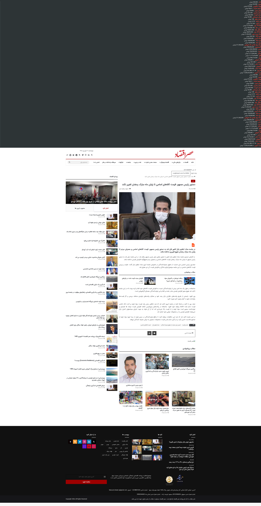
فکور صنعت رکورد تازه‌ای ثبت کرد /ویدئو (90, 201)
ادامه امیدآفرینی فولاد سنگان (97, 346)
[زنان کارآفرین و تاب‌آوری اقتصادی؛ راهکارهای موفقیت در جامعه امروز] (112, 295)
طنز (116, 451)
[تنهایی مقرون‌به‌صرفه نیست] (112, 217)
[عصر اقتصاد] (184, 154)
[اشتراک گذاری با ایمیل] (154, 333)
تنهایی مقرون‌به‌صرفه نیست (97, 215)
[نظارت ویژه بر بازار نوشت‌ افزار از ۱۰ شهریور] (130, 397)
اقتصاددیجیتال (165, 162)
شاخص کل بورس (123, 451)
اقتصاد (186, 162)
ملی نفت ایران (105, 455)
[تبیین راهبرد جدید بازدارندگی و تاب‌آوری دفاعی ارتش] (157, 361)
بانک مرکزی (125, 444)
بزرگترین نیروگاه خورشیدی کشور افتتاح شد (184, 370)
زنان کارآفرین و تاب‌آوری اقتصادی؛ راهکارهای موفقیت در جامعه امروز (85, 292)
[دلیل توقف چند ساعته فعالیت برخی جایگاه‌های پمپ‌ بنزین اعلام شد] (112, 234)
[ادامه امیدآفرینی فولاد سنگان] (112, 348)
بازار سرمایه (108, 441)
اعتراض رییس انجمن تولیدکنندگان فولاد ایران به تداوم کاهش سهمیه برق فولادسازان (85, 317)
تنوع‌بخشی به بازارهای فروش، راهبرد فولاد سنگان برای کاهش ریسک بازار (87, 326)
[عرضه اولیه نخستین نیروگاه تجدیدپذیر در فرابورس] (112, 306)
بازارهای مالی (176, 162)
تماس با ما (97, 162)
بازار (189, 177)
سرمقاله (110, 448)
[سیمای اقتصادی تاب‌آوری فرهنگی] (112, 388)
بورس (107, 444)
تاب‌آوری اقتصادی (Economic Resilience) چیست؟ (90, 360)
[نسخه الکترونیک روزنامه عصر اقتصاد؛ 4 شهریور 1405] (112, 339)
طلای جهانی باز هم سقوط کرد (96, 222)
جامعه (129, 162)
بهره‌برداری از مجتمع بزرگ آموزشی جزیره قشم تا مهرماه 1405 (87, 369)
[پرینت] (149, 333)
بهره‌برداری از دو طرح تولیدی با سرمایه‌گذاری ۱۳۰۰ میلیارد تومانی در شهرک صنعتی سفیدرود (86, 379)
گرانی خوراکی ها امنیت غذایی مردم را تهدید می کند (90, 257)
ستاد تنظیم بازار (155, 325)
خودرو (126, 448)
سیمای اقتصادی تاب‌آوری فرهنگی (95, 385)
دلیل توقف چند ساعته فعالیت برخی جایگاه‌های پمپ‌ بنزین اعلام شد (85, 232)
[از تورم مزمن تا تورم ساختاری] (130, 368)
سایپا (116, 448)
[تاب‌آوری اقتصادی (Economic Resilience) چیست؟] (112, 363)
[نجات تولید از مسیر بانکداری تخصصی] (112, 271)
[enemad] (180, 485)
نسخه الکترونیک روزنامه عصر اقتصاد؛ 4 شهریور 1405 (89, 336)
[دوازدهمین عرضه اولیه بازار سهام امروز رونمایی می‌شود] (157, 398)
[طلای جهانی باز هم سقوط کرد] (112, 225)
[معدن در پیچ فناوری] (112, 355)
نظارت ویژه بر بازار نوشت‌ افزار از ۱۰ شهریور (132, 407)
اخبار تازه (105, 208)
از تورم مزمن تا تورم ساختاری (134, 385)
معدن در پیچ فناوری (99, 353)
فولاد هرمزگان (124, 455)
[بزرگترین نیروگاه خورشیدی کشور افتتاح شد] (183, 360)
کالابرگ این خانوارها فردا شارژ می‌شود (94, 241)
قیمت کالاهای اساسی (145, 325)
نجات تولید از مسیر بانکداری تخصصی (94, 269)
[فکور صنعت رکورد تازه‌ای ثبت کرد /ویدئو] (112, 252)
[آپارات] (73, 155)
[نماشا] (70, 155)
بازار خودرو (116, 441)
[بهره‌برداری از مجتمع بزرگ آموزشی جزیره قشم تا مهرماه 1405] (112, 371)
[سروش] (76, 155)
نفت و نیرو (138, 162)
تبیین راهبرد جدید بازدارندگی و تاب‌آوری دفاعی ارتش (157, 372)
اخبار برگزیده (185, 325)
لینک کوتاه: (193, 173)
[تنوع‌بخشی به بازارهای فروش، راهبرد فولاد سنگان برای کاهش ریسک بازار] (112, 329)
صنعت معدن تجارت (151, 162)
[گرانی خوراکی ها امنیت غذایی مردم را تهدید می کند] (112, 261)
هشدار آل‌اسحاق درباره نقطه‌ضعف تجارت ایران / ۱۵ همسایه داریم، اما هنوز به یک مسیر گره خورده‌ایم (183, 410)
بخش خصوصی (115, 444)
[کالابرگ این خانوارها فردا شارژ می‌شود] (112, 243)
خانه (192, 162)
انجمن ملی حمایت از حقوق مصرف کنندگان (171, 325)
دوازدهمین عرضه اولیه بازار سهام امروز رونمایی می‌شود (158, 409)
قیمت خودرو (115, 455)
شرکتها (121, 162)
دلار (121, 448)
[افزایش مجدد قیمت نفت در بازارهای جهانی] (150, 281)
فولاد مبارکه (109, 451)
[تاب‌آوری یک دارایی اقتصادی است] (112, 287)
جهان (102, 444)
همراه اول (125, 458)
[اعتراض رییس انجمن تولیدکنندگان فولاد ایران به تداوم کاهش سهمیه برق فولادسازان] (112, 319)
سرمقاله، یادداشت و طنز (109, 162)
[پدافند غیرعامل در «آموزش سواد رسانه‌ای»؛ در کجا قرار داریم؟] (189, 281)
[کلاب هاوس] (67, 155)
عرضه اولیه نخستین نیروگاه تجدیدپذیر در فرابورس (90, 301)
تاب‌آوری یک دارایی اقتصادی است (95, 284)
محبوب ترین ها (80, 208)
